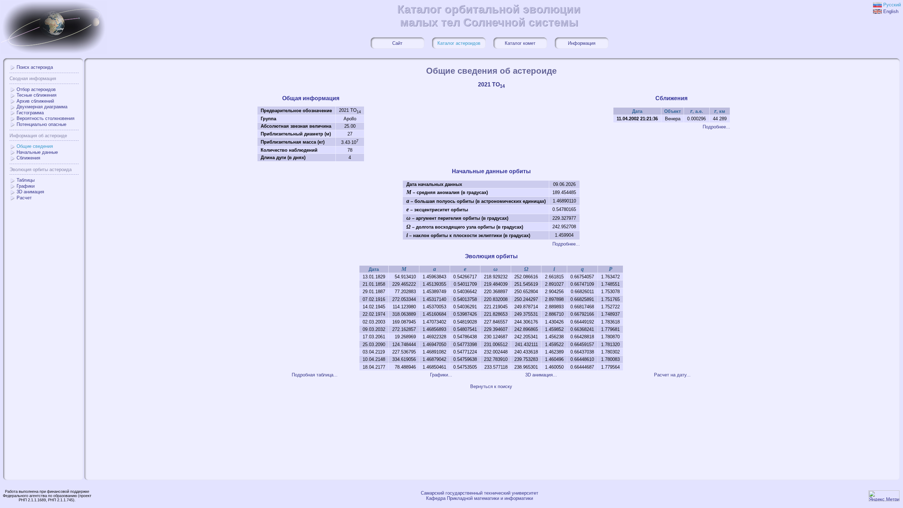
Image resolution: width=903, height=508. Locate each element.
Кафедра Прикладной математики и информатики (479, 498)
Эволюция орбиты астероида (41, 169)
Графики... (441, 374)
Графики (26, 186)
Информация (581, 43)
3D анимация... (541, 374)
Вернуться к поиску (491, 386)
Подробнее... (716, 126)
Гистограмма (30, 112)
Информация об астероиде (38, 135)
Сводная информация (33, 78)
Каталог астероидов (458, 43)
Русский (892, 4)
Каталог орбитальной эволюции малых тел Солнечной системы (489, 16)
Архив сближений (35, 101)
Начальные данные (37, 152)
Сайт (397, 43)
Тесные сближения (36, 95)
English (890, 11)
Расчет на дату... (672, 374)
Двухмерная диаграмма (42, 106)
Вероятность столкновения (45, 118)
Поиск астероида (35, 67)
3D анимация (30, 191)
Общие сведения (35, 146)
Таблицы (26, 180)
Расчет (24, 197)
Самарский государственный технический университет (479, 493)
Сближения (28, 158)
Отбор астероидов (36, 89)
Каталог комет (520, 43)
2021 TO (491, 84)
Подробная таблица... (315, 374)
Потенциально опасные (41, 124)
